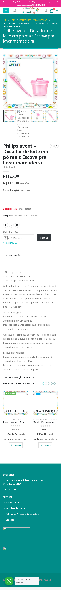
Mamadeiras (33, 215)
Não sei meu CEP (10, 243)
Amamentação (20, 215)
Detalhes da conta (15, 508)
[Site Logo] (30, 10)
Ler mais (17, 445)
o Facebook (5, 225)
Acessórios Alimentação (43, 419)
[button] (6, 10)
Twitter (11, 225)
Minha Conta (12, 502)
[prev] (52, 146)
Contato (9, 519)
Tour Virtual (9, 489)
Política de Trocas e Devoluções (22, 514)
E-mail (17, 225)
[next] (56, 146)
